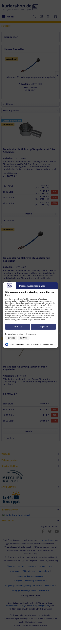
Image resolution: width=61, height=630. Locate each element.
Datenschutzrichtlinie (14, 334)
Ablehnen (18, 326)
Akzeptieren (43, 326)
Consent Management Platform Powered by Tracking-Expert (31, 344)
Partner (23, 337)
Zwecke (11, 337)
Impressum (31, 334)
